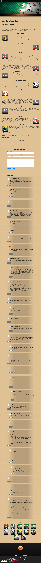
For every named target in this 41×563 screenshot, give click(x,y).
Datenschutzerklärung (16, 560)
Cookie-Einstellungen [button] (4, 561)
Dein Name (10, 151)
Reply (9, 185)
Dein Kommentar (9, 158)
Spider (27, 528)
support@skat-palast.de (24, 370)
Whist (20, 528)
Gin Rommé (12, 528)
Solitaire (34, 528)
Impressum (24, 551)
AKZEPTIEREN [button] (11, 561)
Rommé (16, 539)
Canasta (23, 539)
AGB (16, 551)
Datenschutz (19, 551)
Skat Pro (6, 528)
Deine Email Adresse (15, 154)
